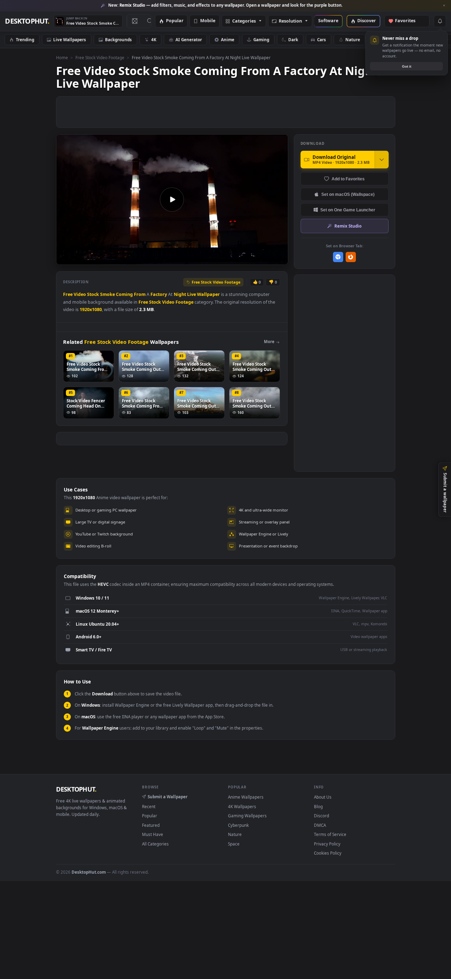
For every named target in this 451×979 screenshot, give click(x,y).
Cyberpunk (238, 825)
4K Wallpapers (242, 806)
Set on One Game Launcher (347, 209)
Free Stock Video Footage (99, 57)
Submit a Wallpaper (167, 796)
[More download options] (382, 159)
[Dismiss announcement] (444, 6)
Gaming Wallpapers (247, 815)
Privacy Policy (327, 844)
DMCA (320, 825)
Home (62, 57)
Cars (321, 39)
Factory (158, 294)
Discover (366, 21)
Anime (227, 39)
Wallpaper (208, 294)
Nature (352, 39)
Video (80, 294)
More (269, 341)
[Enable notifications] (440, 21)
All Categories (155, 844)
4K (153, 39)
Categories (244, 21)
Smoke (107, 294)
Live (191, 294)
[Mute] (240, 258)
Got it (406, 66)
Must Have (152, 834)
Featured (151, 825)
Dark (293, 39)
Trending (25, 39)
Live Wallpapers (69, 39)
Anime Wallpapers (246, 797)
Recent (148, 806)
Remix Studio (348, 226)
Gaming (261, 39)
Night (180, 294)
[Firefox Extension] (351, 257)
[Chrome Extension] (338, 257)
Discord (321, 815)
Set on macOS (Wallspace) (348, 194)
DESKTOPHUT (76, 789)
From (140, 294)
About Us (323, 797)
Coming (124, 294)
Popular (175, 21)
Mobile (207, 21)
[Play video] (172, 199)
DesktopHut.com (89, 872)
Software (328, 21)
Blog (318, 806)
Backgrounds (118, 39)
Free (68, 294)
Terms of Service (330, 834)
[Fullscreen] (278, 258)
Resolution (290, 21)
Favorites (408, 21)
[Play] (65, 258)
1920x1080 (91, 309)
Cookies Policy (327, 853)
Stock (93, 294)
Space (234, 844)
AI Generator (188, 39)
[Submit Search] (149, 21)
